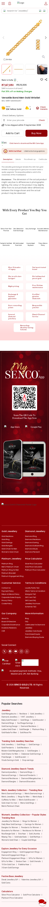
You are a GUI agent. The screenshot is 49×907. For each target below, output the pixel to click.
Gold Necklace (7, 536)
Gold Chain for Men (9, 549)
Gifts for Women (35, 858)
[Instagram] (15, 651)
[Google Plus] (21, 651)
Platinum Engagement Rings (13, 858)
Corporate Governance (11, 625)
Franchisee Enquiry (32, 634)
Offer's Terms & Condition (35, 591)
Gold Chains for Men (10, 754)
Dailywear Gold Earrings (31, 754)
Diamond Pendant (32, 552)
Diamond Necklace (32, 539)
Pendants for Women (30, 827)
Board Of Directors (9, 621)
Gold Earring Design (10, 726)
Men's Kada (37, 797)
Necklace (23, 714)
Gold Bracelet (38, 720)
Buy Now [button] (36, 133)
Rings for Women (29, 821)
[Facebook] (10, 651)
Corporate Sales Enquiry (11, 597)
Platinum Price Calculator (35, 570)
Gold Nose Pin (25, 732)
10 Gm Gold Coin (8, 864)
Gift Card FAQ (30, 600)
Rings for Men (24, 797)
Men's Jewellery (8, 797)
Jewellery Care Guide (33, 631)
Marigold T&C (30, 594)
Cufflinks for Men (9, 800)
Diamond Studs (31, 549)
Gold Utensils (35, 861)
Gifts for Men (7, 861)
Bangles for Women (10, 827)
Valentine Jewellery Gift (31, 880)
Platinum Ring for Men (10, 570)
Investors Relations (9, 628)
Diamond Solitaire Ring (34, 546)
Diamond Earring (32, 542)
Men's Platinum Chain (10, 567)
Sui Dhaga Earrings (25, 723)
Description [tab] (7, 159)
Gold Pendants (8, 748)
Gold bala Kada (21, 837)
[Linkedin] (27, 651)
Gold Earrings (7, 542)
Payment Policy (8, 591)
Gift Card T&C (30, 597)
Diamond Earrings (9, 775)
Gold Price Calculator (33, 567)
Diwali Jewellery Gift (10, 880)
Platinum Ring (7, 564)
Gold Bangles (7, 546)
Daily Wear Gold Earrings (12, 824)
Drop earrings (28, 760)
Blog (27, 618)
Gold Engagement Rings (30, 852)
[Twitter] (4, 651)
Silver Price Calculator (33, 564)
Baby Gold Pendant (9, 720)
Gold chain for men (9, 803)
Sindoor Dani (21, 861)
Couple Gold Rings (28, 840)
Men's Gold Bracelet (27, 800)
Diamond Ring (31, 536)
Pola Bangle (7, 757)
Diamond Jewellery (9, 717)
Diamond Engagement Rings (13, 855)
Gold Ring (6, 539)
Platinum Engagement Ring (13, 576)
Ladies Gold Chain (9, 729)
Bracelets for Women (10, 831)
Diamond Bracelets (27, 781)
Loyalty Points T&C (32, 588)
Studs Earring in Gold (10, 760)
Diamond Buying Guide (34, 637)
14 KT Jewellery (27, 717)
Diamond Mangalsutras (31, 778)
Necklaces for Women (32, 831)
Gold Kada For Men (9, 732)
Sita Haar (22, 834)
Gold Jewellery (36, 714)
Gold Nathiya (35, 837)
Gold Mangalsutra (9, 714)
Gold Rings (25, 720)
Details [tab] (18, 159)
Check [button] (42, 120)
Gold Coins (6, 883)
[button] (3, 3)
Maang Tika (6, 837)
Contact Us (6, 588)
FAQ (26, 621)
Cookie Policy (7, 603)
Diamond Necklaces (10, 778)
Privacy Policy (7, 600)
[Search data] (4, 10)
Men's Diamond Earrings (12, 793)
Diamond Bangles (9, 781)
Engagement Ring (9, 852)
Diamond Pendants (27, 775)
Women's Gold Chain (10, 552)
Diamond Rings (8, 723)
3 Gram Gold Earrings (10, 868)
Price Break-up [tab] (30, 159)
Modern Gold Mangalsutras (13, 751)
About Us (5, 618)
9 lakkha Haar (23, 864)
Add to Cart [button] (12, 133)
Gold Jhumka (34, 834)
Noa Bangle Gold (8, 834)
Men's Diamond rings (33, 793)
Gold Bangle (24, 729)
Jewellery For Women (10, 821)
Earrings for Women (33, 824)
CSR (3, 631)
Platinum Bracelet (9, 573)
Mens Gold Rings (27, 803)
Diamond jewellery (9, 772)
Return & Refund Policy (10, 594)
